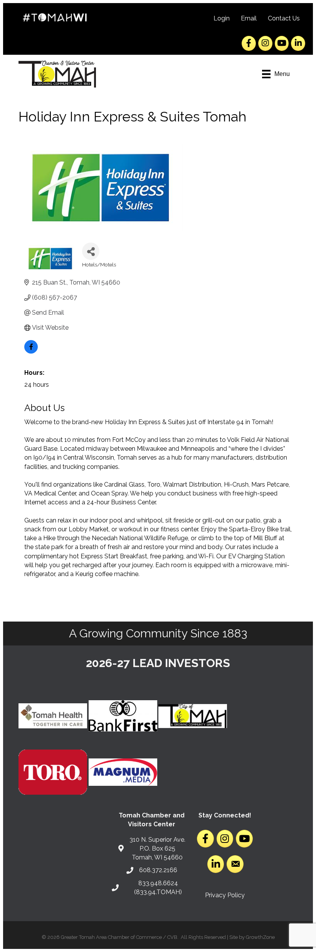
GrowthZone (260, 937)
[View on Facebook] (31, 351)
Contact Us (284, 18)
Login (221, 18)
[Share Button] (90, 251)
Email (249, 18)
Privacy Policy (225, 895)
